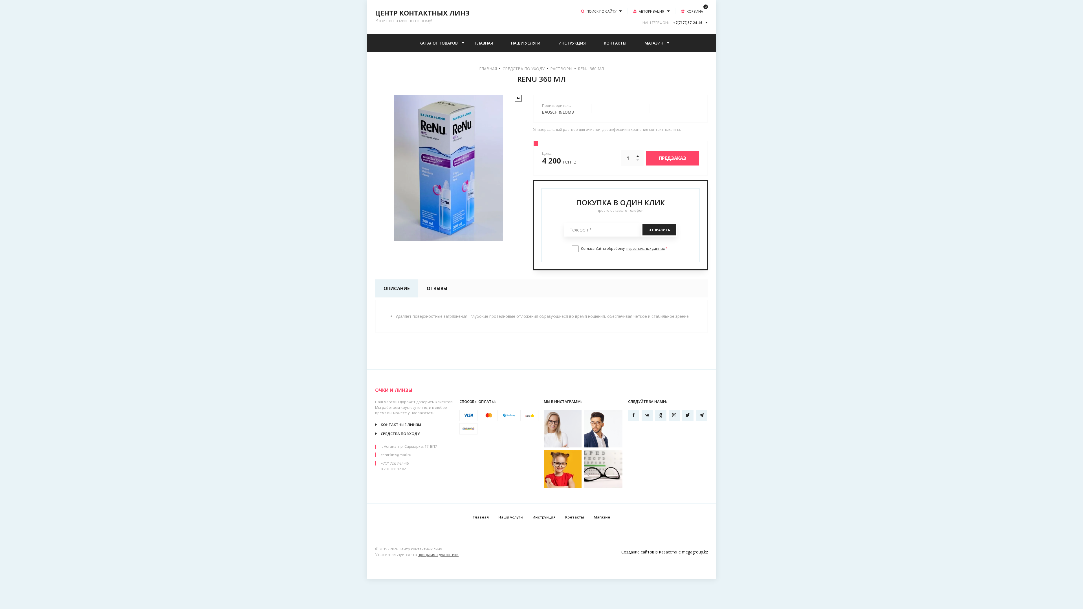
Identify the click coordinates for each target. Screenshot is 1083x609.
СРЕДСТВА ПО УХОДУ (524, 68)
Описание (397, 288)
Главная (484, 43)
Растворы (561, 68)
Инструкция (572, 43)
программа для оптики (438, 554)
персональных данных (645, 248)
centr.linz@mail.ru (396, 454)
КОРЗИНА (696, 11)
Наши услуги (525, 43)
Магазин (653, 43)
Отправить (659, 230)
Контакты (615, 43)
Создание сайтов (637, 552)
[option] (448, 168)
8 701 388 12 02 (393, 468)
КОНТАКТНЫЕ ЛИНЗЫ (401, 424)
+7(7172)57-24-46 (395, 463)
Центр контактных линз (422, 12)
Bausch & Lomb (558, 112)
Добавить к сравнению (518, 98)
